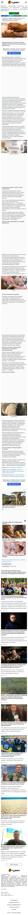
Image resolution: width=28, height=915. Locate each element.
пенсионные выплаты (14, 559)
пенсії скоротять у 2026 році (15, 467)
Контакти (14, 909)
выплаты (23, 559)
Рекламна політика (14, 907)
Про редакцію (14, 900)
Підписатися (15, 53)
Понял (14, 13)
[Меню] (2, 2)
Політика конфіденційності (14, 904)
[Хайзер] (13, 2)
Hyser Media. (17, 912)
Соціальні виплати (6, 561)
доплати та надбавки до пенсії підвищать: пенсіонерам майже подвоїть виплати (13, 471)
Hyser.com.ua (16, 875)
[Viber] (17, 15)
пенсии (6, 559)
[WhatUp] (24, 15)
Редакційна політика (14, 902)
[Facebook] (4, 15)
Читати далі (14, 864)
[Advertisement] (14, 81)
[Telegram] (11, 15)
